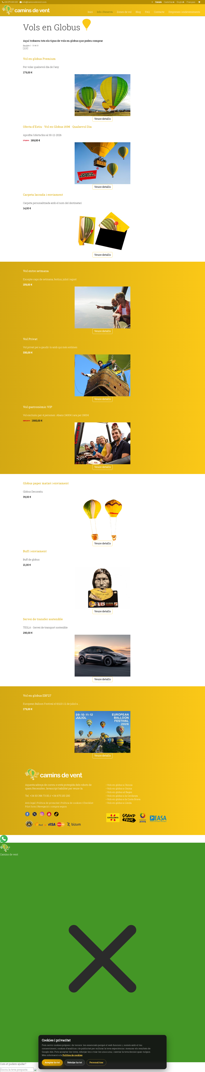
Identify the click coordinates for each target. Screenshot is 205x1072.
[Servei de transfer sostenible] (102, 656)
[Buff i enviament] (102, 588)
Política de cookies (71, 802)
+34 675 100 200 (61, 795)
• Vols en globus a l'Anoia (119, 784)
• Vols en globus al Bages (119, 792)
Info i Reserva (105, 12)
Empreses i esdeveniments (184, 12)
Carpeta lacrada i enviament (43, 195)
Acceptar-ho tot (52, 1062)
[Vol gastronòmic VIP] (102, 443)
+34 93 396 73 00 (39, 795)
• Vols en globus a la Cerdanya (122, 795)
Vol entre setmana (36, 271)
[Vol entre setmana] (102, 307)
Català (158, 2)
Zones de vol (124, 12)
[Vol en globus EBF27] (102, 732)
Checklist (88, 802)
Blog (138, 12)
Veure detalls (102, 118)
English (180, 2)
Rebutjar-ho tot (74, 1062)
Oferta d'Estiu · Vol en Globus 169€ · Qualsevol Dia (57, 127)
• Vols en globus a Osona (119, 788)
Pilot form (30, 806)
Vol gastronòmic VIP (37, 407)
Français (191, 2)
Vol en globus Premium (39, 59)
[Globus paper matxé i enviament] (102, 520)
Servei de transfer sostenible (43, 619)
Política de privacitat (48, 802)
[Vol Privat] (102, 375)
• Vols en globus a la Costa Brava (123, 799)
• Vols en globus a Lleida (119, 802)
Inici (90, 12)
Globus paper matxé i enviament (46, 483)
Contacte (159, 12)
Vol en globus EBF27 (37, 695)
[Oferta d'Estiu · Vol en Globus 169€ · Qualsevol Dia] (102, 163)
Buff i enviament (35, 551)
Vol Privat (30, 339)
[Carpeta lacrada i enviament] (102, 231)
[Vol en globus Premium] (102, 95)
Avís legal (30, 802)
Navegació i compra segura (52, 806)
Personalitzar (96, 1062)
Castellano (169, 2)
